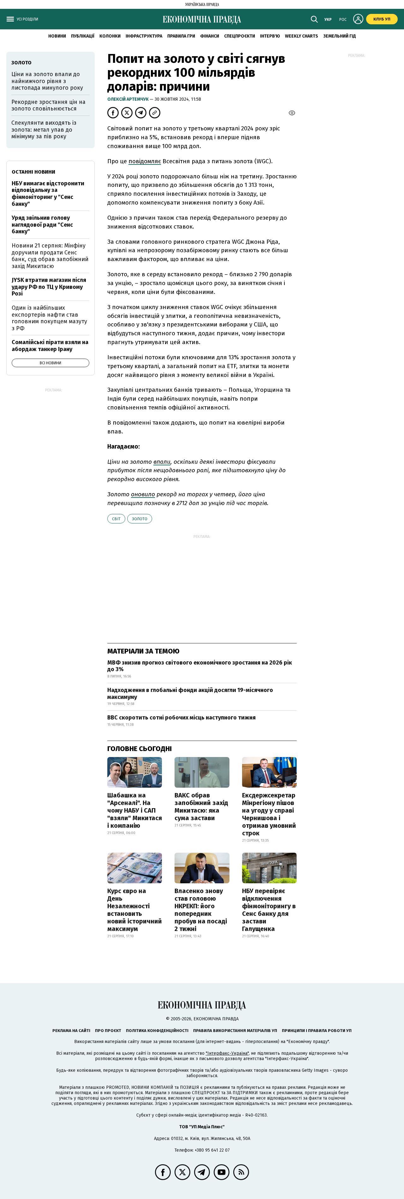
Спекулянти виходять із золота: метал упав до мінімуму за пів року (43, 129)
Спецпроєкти (239, 36)
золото (139, 518)
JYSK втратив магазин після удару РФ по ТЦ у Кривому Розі (49, 287)
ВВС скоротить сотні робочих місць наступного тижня (181, 717)
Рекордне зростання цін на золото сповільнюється (48, 105)
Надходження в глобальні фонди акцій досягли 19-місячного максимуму (190, 694)
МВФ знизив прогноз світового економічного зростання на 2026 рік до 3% (199, 666)
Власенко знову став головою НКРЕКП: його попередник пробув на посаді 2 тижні (201, 910)
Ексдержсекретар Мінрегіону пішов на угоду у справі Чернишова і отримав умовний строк (269, 814)
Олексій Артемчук (128, 99)
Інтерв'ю (270, 36)
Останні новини (33, 172)
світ (116, 518)
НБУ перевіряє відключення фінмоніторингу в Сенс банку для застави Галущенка (269, 910)
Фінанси (209, 36)
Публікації (82, 36)
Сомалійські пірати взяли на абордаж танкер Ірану (50, 346)
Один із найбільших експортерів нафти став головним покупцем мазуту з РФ (49, 318)
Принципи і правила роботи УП (317, 1030)
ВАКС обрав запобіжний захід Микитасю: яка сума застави (201, 806)
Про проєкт (108, 1030)
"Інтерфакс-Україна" (227, 1053)
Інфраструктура (144, 36)
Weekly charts (301, 36)
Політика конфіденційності (157, 1030)
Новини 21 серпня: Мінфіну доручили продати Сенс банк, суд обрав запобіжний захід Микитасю (50, 256)
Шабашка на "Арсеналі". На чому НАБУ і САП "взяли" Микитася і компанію (134, 810)
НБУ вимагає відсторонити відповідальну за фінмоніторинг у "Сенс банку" (48, 193)
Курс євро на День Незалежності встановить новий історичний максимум (134, 910)
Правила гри (181, 36)
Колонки (110, 36)
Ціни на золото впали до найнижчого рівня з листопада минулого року (47, 81)
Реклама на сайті (71, 1030)
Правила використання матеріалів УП (235, 1030)
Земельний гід (339, 36)
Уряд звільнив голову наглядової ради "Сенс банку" (42, 224)
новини (57, 36)
